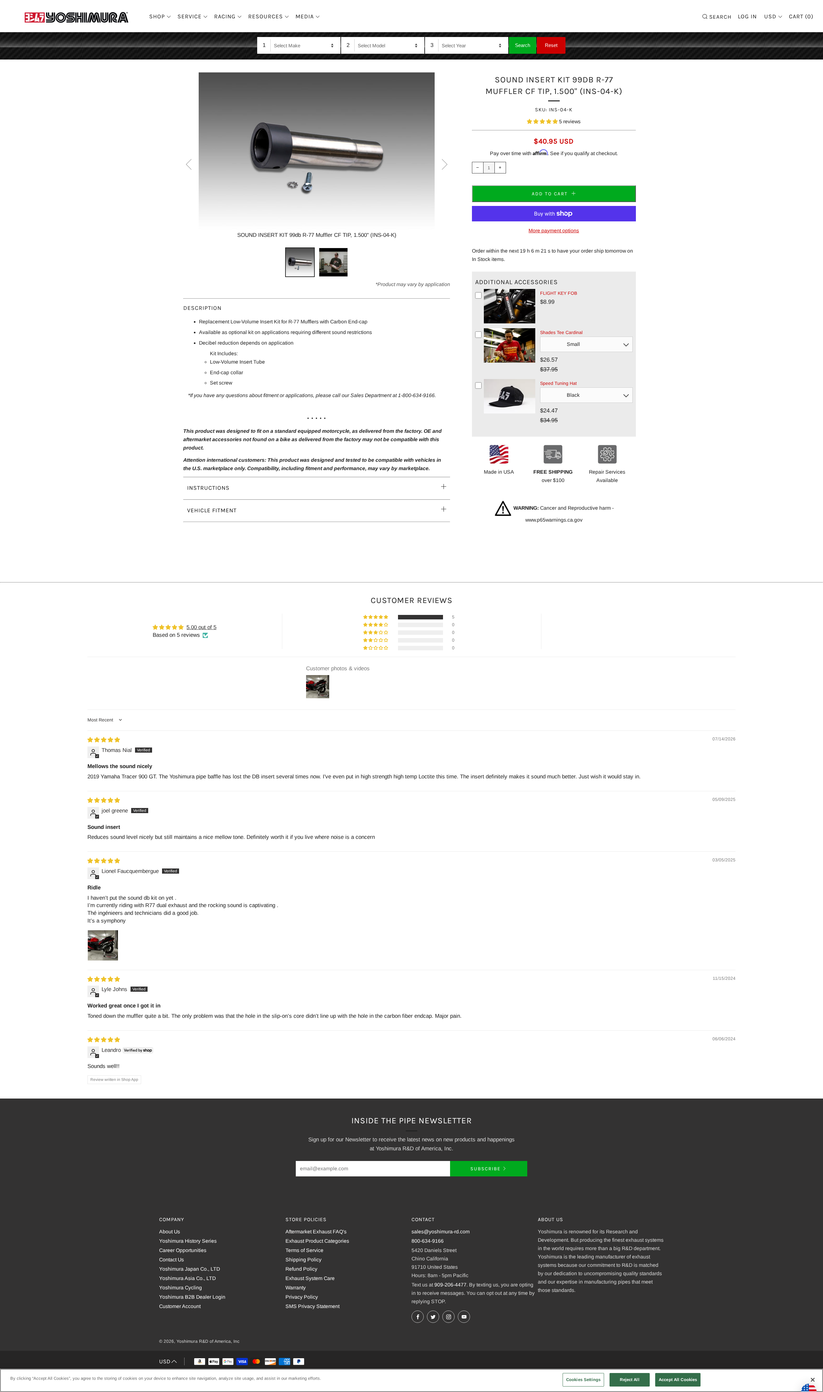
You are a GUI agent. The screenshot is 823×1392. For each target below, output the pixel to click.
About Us (169, 1231)
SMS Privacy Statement (312, 1306)
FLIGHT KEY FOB (558, 293)
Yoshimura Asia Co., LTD (187, 1278)
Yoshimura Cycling (180, 1287)
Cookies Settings (583, 1379)
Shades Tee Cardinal (561, 332)
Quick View (509, 322)
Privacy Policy (301, 1297)
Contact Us (171, 1259)
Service (189, 16)
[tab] (300, 262)
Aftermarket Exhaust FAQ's (316, 1231)
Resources (265, 16)
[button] (543, 121)
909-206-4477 (450, 1284)
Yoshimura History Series (188, 1241)
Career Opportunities (182, 1250)
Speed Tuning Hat (558, 383)
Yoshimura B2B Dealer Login (192, 1297)
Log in (747, 16)
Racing (225, 16)
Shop (157, 16)
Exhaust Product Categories (317, 1241)
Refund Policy (301, 1269)
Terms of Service (304, 1250)
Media (304, 16)
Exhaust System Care (310, 1278)
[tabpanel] (317, 156)
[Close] (813, 1380)
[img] (103, 740)
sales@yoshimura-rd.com (441, 1231)
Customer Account (180, 1306)
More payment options (554, 230)
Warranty (295, 1287)
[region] (411, 1380)
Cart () (801, 16)
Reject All (629, 1379)
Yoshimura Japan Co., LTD (189, 1269)
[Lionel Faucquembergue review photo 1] (102, 945)
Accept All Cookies (678, 1379)
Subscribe (485, 1169)
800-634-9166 (428, 1241)
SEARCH (719, 16)
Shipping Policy (303, 1259)
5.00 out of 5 (201, 627)
